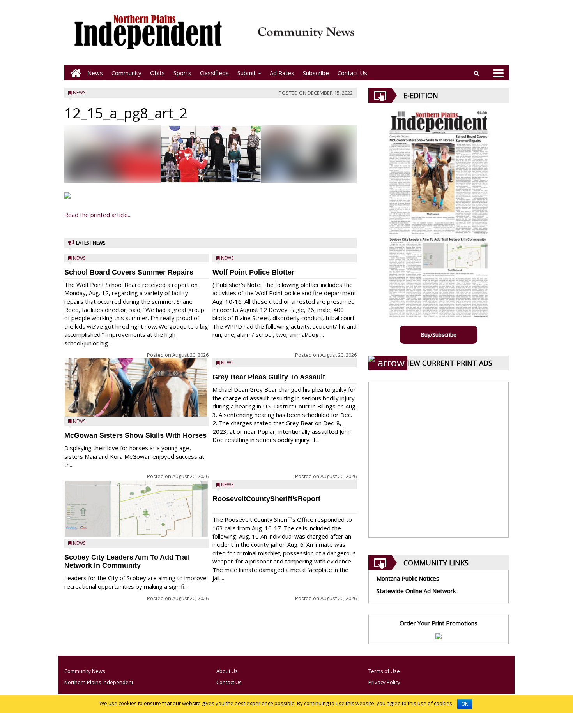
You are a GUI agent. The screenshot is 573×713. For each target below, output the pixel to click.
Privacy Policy (384, 682)
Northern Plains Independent (98, 682)
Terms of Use (384, 670)
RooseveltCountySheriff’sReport (266, 499)
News (95, 73)
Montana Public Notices (408, 578)
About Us (227, 670)
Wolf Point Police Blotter (253, 272)
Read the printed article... (97, 214)
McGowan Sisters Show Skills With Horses (135, 435)
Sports (182, 73)
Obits (157, 73)
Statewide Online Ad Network (416, 591)
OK (465, 704)
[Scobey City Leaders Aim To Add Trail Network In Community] (136, 508)
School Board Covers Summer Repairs (128, 272)
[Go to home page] (73, 73)
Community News (84, 670)
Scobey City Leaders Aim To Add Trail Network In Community (127, 561)
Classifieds (214, 73)
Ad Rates (282, 73)
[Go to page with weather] (434, 37)
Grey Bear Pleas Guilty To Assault (268, 377)
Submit (247, 73)
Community (126, 73)
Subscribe (316, 73)
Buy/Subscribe (438, 334)
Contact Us (352, 73)
